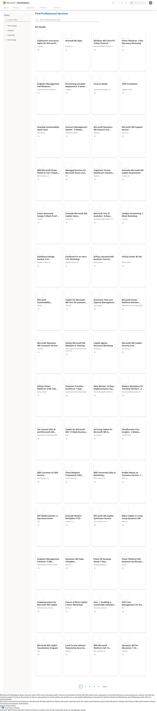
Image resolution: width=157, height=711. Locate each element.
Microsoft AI (4, 701)
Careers (102, 701)
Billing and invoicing (124, 695)
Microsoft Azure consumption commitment (101, 695)
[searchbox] (19, 19)
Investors (146, 701)
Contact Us (28, 710)
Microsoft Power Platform (52, 701)
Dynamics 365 (27, 701)
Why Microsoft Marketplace (9, 695)
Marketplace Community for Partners (96, 697)
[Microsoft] (9, 3)
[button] (36, 20)
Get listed (148, 695)
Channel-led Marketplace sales (120, 697)
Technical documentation (67, 695)
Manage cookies (80, 710)
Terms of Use (49, 710)
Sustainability (23, 703)
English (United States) (8, 706)
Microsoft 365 (37, 701)
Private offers (81, 695)
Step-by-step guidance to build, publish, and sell (49, 697)
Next (104, 686)
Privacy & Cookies (38, 710)
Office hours (40, 695)
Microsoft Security (15, 701)
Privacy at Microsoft (135, 701)
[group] (38, 50)
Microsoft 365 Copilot (81, 701)
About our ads (69, 710)
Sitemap (21, 710)
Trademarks (59, 710)
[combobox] (67, 20)
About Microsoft (111, 701)
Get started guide (51, 695)
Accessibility (14, 703)
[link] (48, 50)
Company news (122, 701)
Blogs (22, 695)
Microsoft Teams (67, 701)
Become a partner (138, 695)
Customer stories (30, 695)
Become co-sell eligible (74, 697)
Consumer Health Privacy (9, 710)
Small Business (94, 701)
